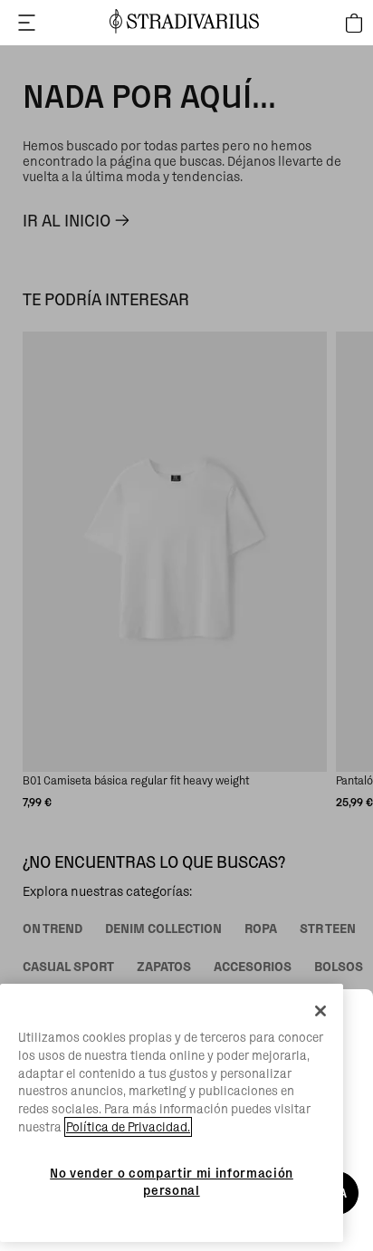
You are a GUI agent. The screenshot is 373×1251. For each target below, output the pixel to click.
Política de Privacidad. (128, 1127)
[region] (171, 1113)
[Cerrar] (320, 1011)
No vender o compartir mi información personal (171, 1181)
